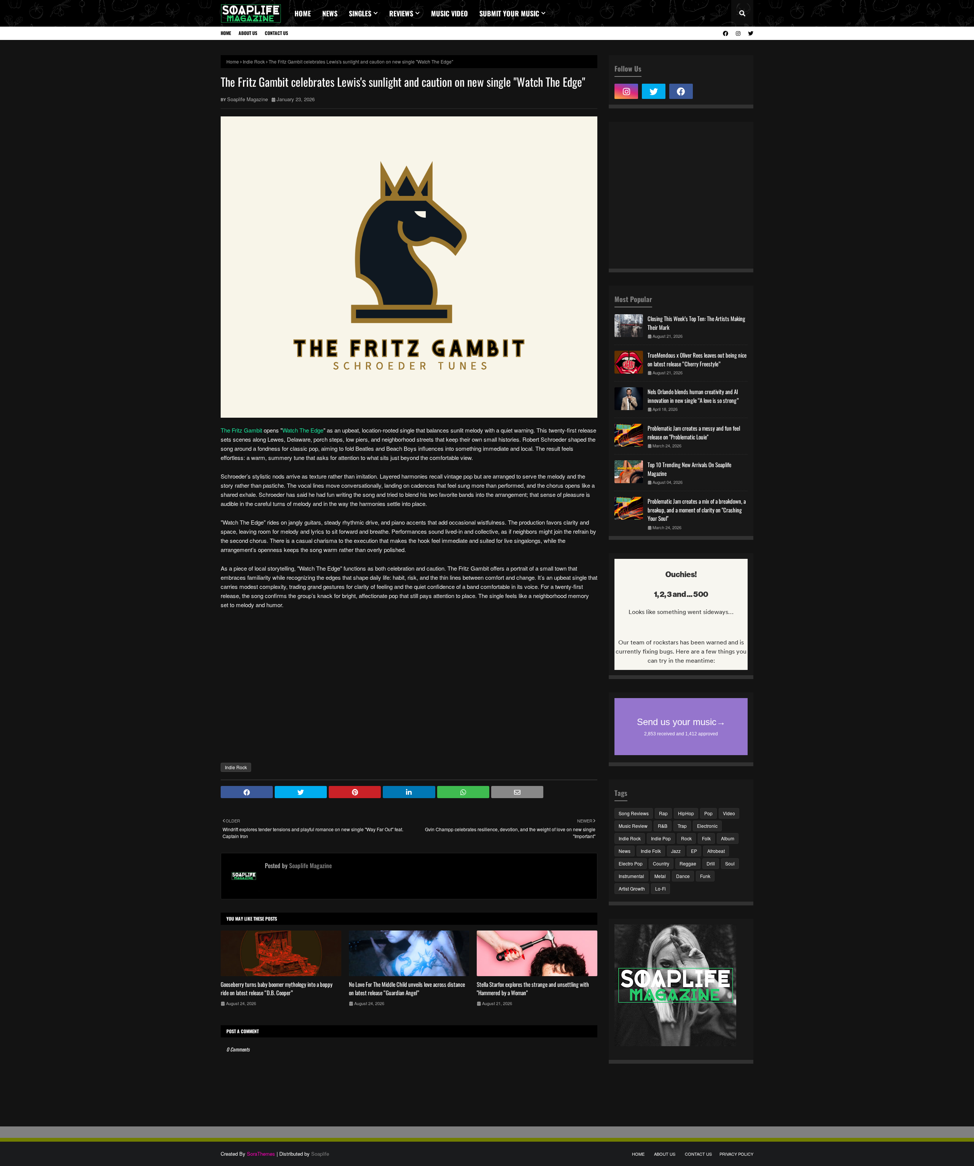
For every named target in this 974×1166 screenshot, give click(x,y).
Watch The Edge (302, 430)
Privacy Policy (736, 1154)
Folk (706, 838)
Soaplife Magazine (247, 99)
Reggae (688, 863)
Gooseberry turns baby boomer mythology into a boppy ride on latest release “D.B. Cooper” (277, 988)
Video (729, 813)
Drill (711, 863)
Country (661, 863)
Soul (730, 863)
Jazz (676, 851)
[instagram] (738, 33)
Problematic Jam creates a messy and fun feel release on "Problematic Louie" (694, 432)
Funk (705, 876)
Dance (683, 876)
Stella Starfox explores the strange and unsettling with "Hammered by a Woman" (533, 988)
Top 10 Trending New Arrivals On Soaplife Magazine (689, 468)
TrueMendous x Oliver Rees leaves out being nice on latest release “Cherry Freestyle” (697, 359)
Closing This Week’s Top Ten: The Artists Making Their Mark (696, 322)
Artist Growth (632, 888)
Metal (660, 876)
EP (694, 851)
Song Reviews (634, 813)
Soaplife (320, 1153)
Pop (708, 813)
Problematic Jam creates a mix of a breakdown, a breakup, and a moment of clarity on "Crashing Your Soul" (697, 509)
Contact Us (276, 33)
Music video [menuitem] (449, 13)
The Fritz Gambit (241, 430)
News (624, 851)
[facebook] (725, 33)
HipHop (686, 813)
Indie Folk (651, 851)
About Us (248, 33)
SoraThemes (261, 1153)
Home (226, 33)
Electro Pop (631, 863)
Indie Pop (661, 838)
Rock (686, 838)
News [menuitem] (329, 13)
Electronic (707, 825)
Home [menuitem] (302, 13)
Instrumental (631, 876)
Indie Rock (254, 61)
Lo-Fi (660, 888)
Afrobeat (716, 851)
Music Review (633, 825)
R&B (662, 825)
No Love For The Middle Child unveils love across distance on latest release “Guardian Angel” (407, 988)
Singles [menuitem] (360, 13)
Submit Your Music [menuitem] (509, 13)
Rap (663, 813)
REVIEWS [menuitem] (401, 13)
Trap (682, 825)
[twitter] (749, 33)
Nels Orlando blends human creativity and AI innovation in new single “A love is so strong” (693, 395)
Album (727, 838)
